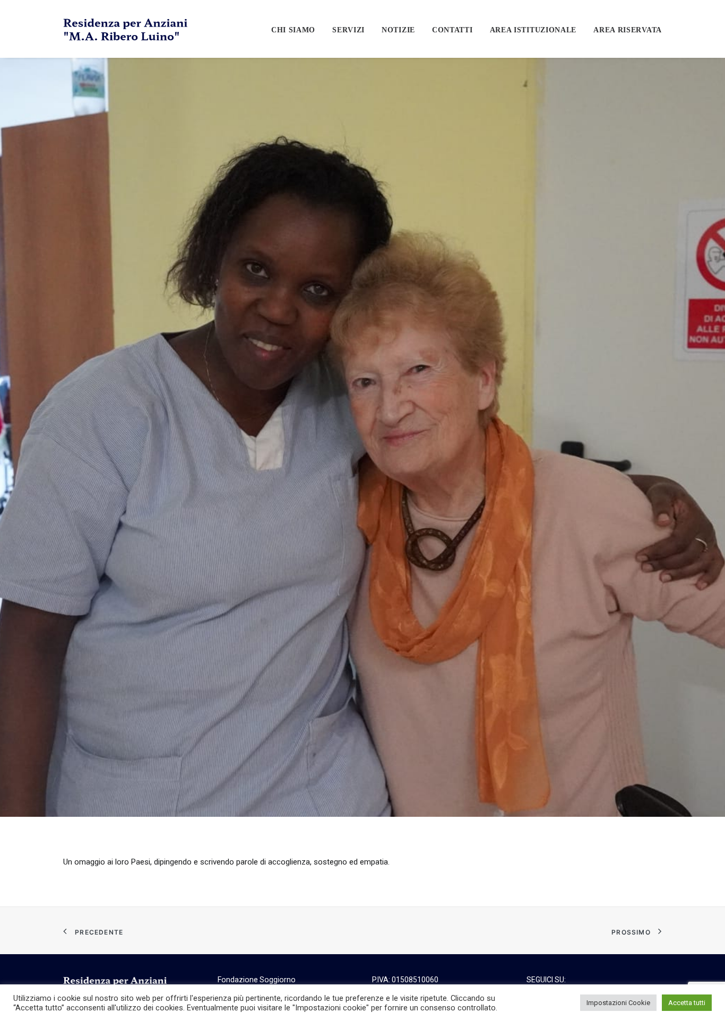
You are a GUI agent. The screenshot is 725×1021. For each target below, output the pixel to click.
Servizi (348, 30)
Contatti (452, 30)
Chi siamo (293, 30)
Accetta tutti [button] (686, 1003)
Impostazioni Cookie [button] (618, 1003)
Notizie (398, 30)
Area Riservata (627, 30)
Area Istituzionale (533, 30)
